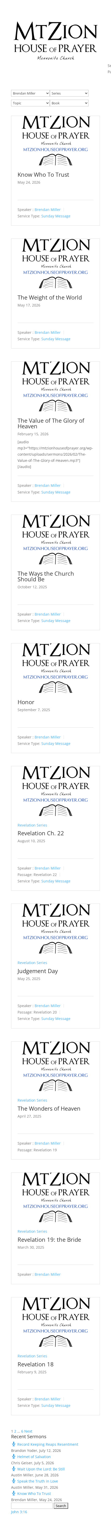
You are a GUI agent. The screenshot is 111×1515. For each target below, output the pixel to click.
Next (28, 1431)
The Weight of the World (50, 297)
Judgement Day (38, 971)
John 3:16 (19, 1511)
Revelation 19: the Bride (49, 1239)
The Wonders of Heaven (49, 1108)
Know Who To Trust (43, 174)
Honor (26, 702)
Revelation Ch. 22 (41, 833)
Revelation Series (32, 825)
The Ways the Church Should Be (46, 576)
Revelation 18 (36, 1364)
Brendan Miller (48, 209)
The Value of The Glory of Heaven (51, 423)
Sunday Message (55, 216)
